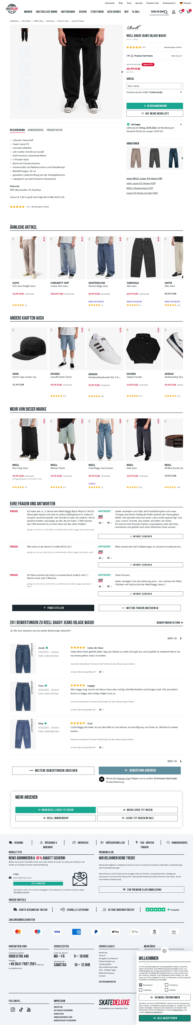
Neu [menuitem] (126, 11)
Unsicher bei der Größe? (144, 92)
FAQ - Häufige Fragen (107, 970)
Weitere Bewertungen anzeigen (56, 771)
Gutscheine (110, 3)
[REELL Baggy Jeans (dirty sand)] (136, 167)
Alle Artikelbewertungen (108, 967)
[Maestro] (38, 932)
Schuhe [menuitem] (83, 11)
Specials (138, 3)
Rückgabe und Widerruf (108, 958)
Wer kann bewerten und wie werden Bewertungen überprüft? (42, 630)
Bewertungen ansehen (173, 47)
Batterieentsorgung (106, 973)
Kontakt (102, 976)
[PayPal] (96, 932)
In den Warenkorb (157, 106)
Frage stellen (55, 608)
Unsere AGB (58, 1007)
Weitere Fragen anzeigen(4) (142, 608)
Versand (18, 842)
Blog (121, 3)
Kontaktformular (15, 968)
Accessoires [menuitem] (114, 11)
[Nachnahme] (174, 932)
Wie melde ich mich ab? (21, 892)
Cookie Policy (59, 1014)
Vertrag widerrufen (107, 982)
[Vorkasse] (155, 932)
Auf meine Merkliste (157, 113)
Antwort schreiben (142, 536)
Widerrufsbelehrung (107, 961)
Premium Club (153, 3)
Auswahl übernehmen (167, 997)
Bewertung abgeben (142, 770)
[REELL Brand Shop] (155, 28)
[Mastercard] (18, 932)
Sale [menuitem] (137, 11)
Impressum (59, 1001)
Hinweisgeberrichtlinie (63, 1017)
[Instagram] (13, 1010)
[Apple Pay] (116, 932)
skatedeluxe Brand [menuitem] (46, 11)
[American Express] (77, 932)
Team (129, 3)
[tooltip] (181, 56)
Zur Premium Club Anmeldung (144, 889)
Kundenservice (169, 3)
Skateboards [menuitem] (68, 11)
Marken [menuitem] (28, 11)
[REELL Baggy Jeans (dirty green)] (155, 167)
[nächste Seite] (181, 638)
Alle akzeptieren (167, 1018)
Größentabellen (115, 842)
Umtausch (83, 842)
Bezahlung (103, 952)
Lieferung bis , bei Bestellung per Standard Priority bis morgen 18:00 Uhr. (150, 128)
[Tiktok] (21, 1010)
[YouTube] (29, 1010)
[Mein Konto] (173, 12)
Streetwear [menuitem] (97, 11)
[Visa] (57, 932)
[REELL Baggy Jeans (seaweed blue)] (173, 167)
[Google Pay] (135, 932)
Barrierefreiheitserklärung (65, 1021)
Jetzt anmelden (38, 884)
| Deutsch (186, 3)
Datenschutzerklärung (63, 1010)
